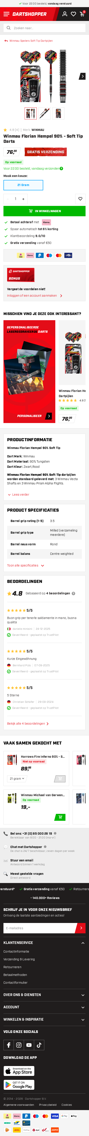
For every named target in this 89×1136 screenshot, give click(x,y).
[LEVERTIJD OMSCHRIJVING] (61, 168)
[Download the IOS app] (19, 1071)
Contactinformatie (16, 951)
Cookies (67, 1105)
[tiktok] (39, 1045)
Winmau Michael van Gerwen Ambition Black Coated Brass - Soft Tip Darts (43, 795)
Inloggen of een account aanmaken (32, 296)
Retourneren (12, 967)
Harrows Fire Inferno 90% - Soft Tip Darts (42, 757)
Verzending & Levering (19, 959)
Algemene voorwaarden (18, 1105)
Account (11, 1007)
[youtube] (29, 1045)
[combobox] (47, 28)
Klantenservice (18, 943)
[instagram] (19, 1045)
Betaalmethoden (15, 975)
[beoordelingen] (73, 593)
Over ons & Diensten (22, 995)
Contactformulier (15, 983)
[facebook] (8, 1045)
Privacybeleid (47, 1105)
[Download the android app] (19, 1085)
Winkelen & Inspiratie (23, 1019)
